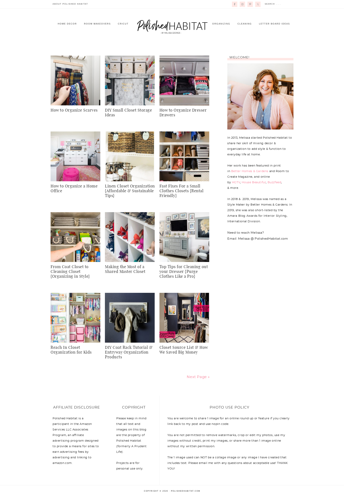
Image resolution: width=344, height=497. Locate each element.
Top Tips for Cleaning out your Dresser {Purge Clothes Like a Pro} (183, 271)
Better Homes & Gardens (249, 171)
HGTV (236, 182)
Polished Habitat (172, 26)
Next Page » (198, 377)
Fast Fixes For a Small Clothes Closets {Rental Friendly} (181, 191)
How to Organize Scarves (74, 110)
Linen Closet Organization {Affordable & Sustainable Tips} (130, 191)
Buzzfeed (274, 182)
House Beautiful (254, 182)
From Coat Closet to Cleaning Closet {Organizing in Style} (70, 271)
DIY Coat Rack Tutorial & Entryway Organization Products (128, 352)
